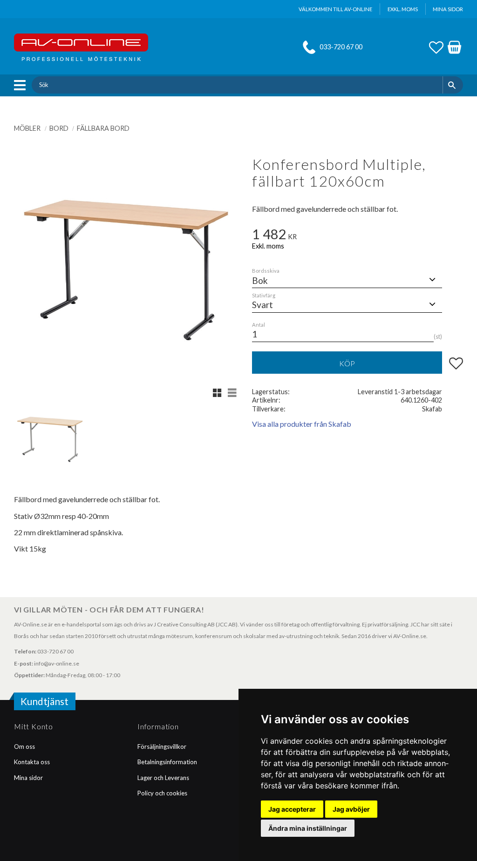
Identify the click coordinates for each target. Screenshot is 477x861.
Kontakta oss (32, 762)
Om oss (24, 746)
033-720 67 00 (341, 47)
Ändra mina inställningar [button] (307, 828)
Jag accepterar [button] (292, 809)
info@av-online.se (56, 663)
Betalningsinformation (167, 762)
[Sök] (453, 84)
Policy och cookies (162, 793)
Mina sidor (28, 777)
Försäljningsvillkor (161, 746)
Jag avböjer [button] (351, 809)
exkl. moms (403, 9)
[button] (22, 85)
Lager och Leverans (163, 777)
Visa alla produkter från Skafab (301, 423)
